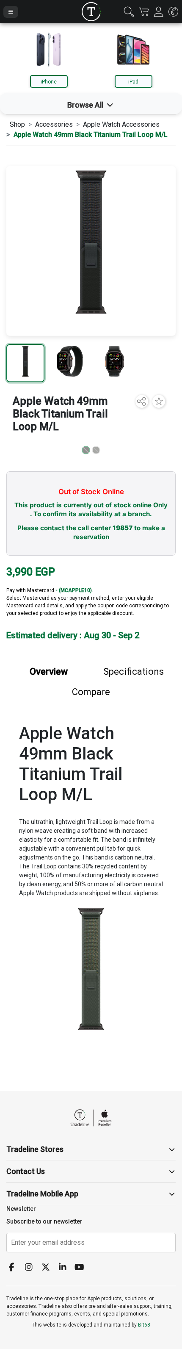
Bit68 (144, 1325)
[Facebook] (14, 1268)
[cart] (143, 11)
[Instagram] (31, 1268)
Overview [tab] (49, 671)
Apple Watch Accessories (121, 124)
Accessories (54, 124)
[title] (91, 11)
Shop (17, 124)
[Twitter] (48, 1268)
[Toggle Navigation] (10, 12)
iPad (133, 82)
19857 (122, 528)
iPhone (49, 82)
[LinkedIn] (65, 1268)
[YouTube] (82, 1268)
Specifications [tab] (133, 671)
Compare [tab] (91, 692)
